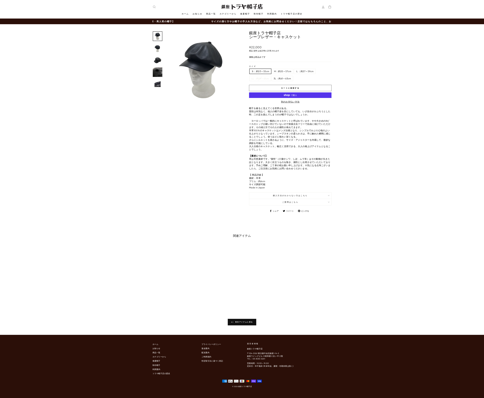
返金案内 (205, 348)
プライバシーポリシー (211, 344)
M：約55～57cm (282, 71)
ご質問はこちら (290, 202)
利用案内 (272, 13)
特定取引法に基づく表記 (212, 361)
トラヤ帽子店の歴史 (291, 13)
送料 (255, 51)
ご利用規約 (206, 357)
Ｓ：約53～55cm (260, 71)
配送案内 (205, 352)
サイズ (252, 66)
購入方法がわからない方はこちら (290, 195)
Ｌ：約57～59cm (305, 71)
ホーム (185, 13)
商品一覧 (211, 13)
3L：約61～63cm (282, 78)
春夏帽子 (245, 13)
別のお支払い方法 (290, 101)
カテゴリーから (228, 13)
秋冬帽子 (258, 13)
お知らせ (197, 13)
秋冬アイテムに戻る (244, 322)
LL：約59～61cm (260, 78)
